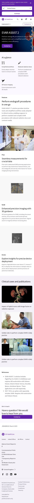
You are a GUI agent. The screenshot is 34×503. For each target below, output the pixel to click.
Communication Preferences (9, 451)
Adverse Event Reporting (9, 445)
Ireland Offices (12, 439)
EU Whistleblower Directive (9, 455)
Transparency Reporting (9, 459)
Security (20, 490)
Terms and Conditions (21, 487)
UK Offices (20, 439)
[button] (18, 19)
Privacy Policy (22, 484)
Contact (27, 439)
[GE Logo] (7, 19)
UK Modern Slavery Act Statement (8, 464)
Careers (4, 439)
